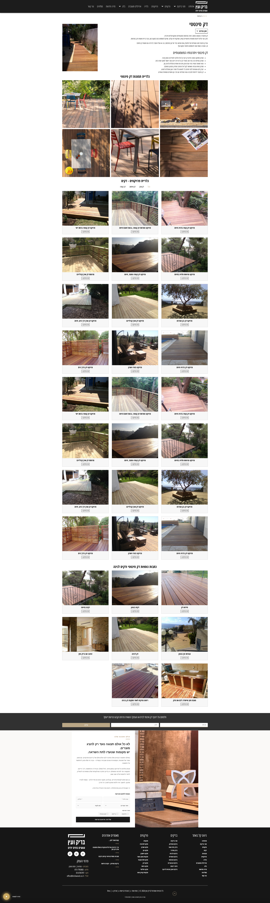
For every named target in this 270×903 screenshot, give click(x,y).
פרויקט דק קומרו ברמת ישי (85, 227)
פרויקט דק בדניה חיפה (184, 367)
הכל (149, 186)
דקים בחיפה (85, 607)
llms (108, 891)
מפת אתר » (134, 891)
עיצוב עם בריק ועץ (85, 653)
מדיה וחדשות (110, 6)
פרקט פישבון (144, 853)
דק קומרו (123, 186)
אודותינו (191, 6)
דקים (205, 850)
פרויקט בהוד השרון (135, 367)
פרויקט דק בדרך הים (85, 367)
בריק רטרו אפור (173, 847)
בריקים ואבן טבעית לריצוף (169, 869)
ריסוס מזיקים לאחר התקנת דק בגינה (135, 700)
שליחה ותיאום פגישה (103, 819)
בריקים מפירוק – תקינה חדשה (110, 863)
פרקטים (167, 6)
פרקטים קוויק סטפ (142, 872)
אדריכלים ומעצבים (134, 6)
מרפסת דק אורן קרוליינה (85, 274)
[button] (197, 31)
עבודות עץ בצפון (185, 653)
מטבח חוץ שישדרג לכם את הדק (184, 700)
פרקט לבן (145, 863)
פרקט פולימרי (144, 869)
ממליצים (100, 6)
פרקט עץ (145, 850)
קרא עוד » (117, 843)
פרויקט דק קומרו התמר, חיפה (135, 274)
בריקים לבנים (173, 853)
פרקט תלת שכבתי (143, 860)
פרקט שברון (144, 847)
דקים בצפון (135, 607)
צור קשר (91, 6)
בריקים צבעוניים (172, 863)
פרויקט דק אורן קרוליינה (135, 320)
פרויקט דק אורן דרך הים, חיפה (85, 320)
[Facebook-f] (82, 853)
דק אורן (141, 186)
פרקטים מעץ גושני (142, 857)
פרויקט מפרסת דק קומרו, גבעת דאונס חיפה (135, 227)
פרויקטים (154, 6)
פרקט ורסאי (144, 866)
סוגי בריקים (181, 6)
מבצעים (204, 853)
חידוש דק (184, 607)
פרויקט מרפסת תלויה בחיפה (184, 274)
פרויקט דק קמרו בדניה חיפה (184, 227)
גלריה (146, 6)
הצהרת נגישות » (123, 891)
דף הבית (205, 16)
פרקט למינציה (144, 844)
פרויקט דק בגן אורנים (184, 320)
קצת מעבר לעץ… (114, 840)
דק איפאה (132, 186)
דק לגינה (135, 653)
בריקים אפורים (173, 857)
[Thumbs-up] (70, 853)
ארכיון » (114, 891)
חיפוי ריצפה (173, 866)
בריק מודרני (174, 850)
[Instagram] (76, 853)
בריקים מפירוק (173, 844)
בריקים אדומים (173, 860)
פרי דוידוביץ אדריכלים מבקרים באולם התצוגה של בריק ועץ (106, 848)
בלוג (123, 6)
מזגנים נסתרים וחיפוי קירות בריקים (109, 856)
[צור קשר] (6, 896)
